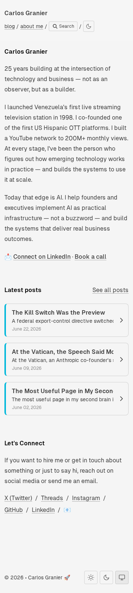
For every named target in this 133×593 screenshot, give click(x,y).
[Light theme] (91, 577)
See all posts (110, 290)
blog (9, 26)
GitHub (13, 509)
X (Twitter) (18, 498)
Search (66, 26)
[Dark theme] (106, 577)
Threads (52, 498)
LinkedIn (43, 509)
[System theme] (122, 577)
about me (31, 26)
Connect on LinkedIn (42, 256)
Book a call (90, 256)
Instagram (86, 498)
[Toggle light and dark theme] (88, 26)
